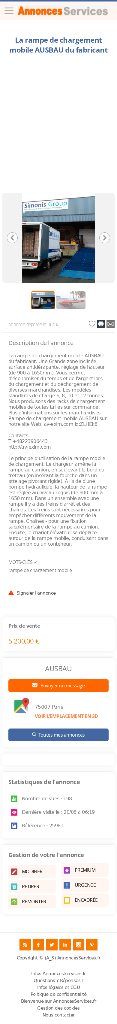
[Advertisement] (58, 125)
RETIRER (30, 886)
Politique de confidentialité (58, 994)
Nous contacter (59, 1015)
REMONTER (34, 901)
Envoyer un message (62, 685)
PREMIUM (85, 870)
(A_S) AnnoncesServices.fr (72, 958)
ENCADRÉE (86, 900)
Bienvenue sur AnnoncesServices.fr (58, 1001)
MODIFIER (32, 871)
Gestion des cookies (58, 1008)
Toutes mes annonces (61, 735)
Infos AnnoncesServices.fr (58, 973)
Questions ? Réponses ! (58, 980)
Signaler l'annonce (36, 592)
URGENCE (85, 885)
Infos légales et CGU (58, 987)
